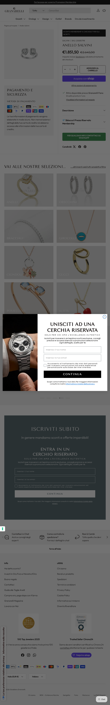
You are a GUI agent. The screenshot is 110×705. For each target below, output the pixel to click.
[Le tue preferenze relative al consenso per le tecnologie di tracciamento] (2, 528)
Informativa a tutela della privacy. (80, 384)
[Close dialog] (104, 316)
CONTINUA (72, 374)
